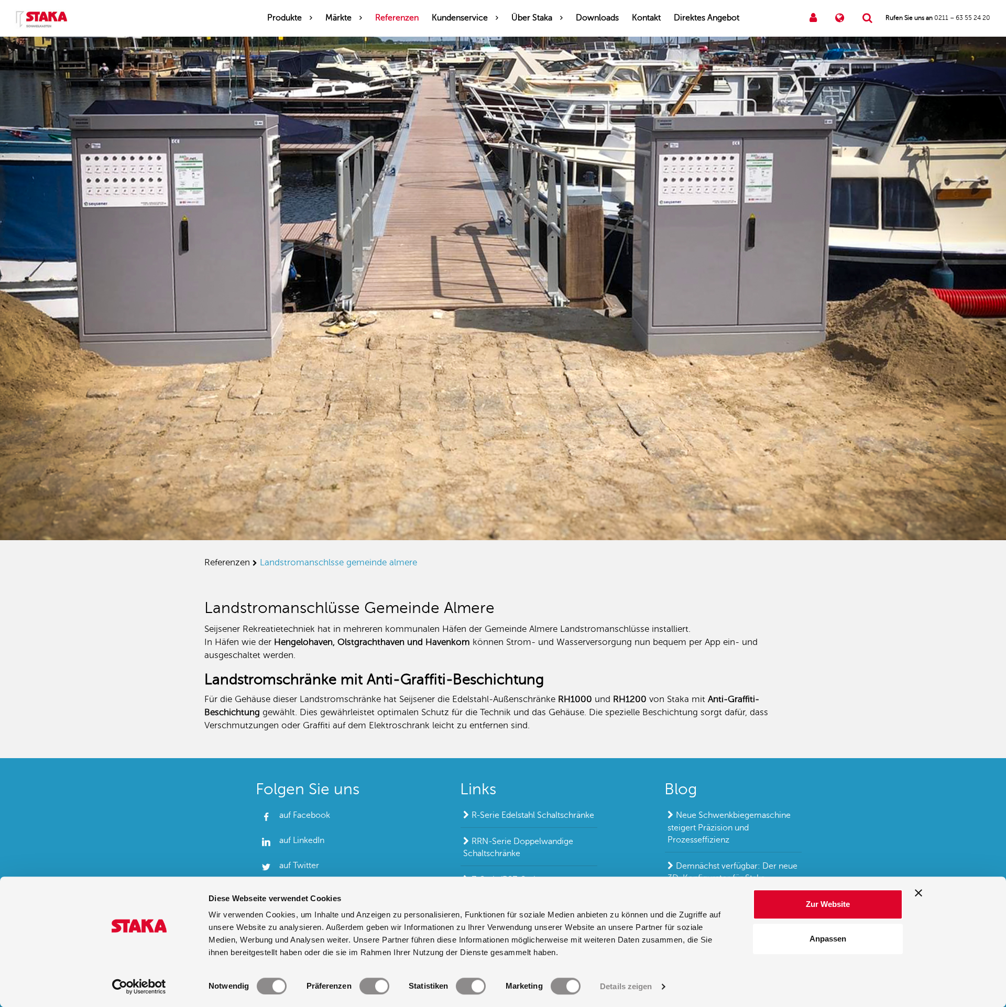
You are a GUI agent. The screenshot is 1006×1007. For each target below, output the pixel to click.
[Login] (813, 18)
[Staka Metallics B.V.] (41, 18)
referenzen (227, 562)
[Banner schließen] (918, 892)
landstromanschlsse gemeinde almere (338, 562)
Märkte (338, 18)
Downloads (597, 18)
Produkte (284, 18)
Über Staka (531, 18)
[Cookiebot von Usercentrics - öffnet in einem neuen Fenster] (139, 986)
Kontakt (646, 18)
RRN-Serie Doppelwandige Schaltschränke (518, 848)
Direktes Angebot (706, 18)
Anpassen (828, 938)
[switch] (374, 986)
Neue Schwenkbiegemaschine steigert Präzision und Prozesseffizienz (729, 828)
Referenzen (397, 18)
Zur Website (828, 904)
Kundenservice (460, 18)
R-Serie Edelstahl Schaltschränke (533, 815)
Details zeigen (626, 986)
